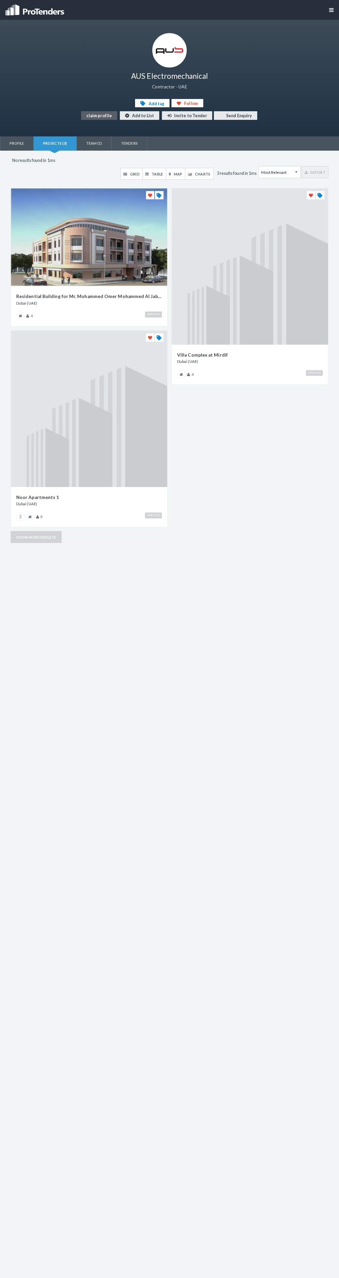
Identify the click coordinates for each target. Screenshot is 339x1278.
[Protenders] (35, 8)
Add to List (142, 115)
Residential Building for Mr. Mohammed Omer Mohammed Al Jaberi (89, 296)
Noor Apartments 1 (37, 497)
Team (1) (94, 143)
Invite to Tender (190, 115)
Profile (17, 143)
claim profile (99, 115)
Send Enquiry (238, 115)
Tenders (129, 143)
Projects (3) (55, 143)
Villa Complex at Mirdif (202, 355)
